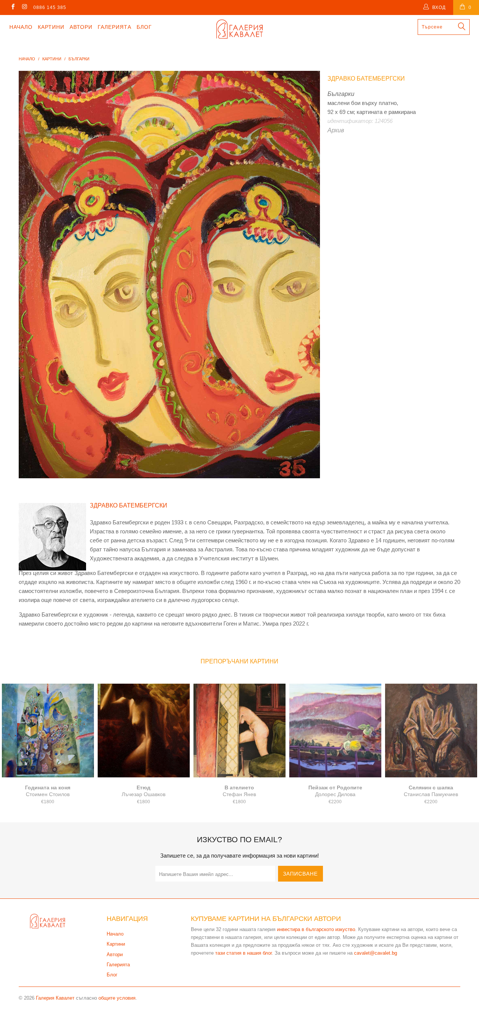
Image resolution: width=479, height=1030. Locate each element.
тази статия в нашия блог (243, 953)
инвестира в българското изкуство (316, 929)
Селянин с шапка (431, 730)
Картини (51, 27)
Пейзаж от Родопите (335, 730)
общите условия (116, 998)
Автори (81, 27)
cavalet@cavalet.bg (375, 953)
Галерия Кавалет (55, 998)
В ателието (239, 730)
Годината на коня (48, 730)
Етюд (144, 730)
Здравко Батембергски (366, 78)
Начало (21, 27)
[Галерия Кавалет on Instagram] (24, 7)
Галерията (114, 27)
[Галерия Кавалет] (239, 29)
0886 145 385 (49, 7)
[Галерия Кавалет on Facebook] (12, 7)
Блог (144, 27)
